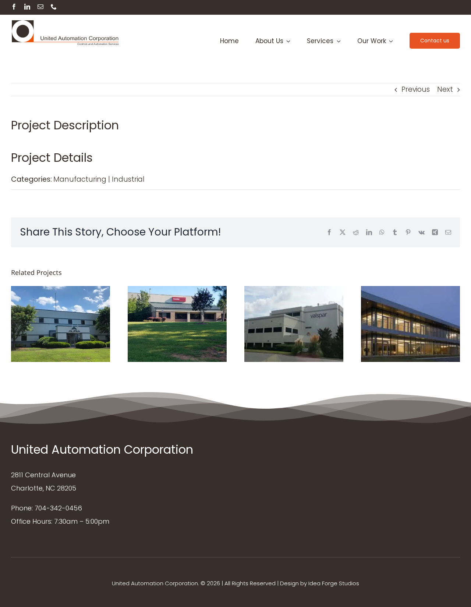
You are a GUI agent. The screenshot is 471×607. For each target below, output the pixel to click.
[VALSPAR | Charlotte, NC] (293, 324)
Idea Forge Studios (333, 583)
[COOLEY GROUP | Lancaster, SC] (177, 324)
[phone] (54, 7)
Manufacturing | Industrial (99, 179)
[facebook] (14, 7)
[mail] (40, 7)
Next (445, 89)
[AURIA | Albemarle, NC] (60, 324)
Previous (415, 89)
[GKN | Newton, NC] (410, 324)
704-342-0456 (58, 508)
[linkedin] (27, 7)
